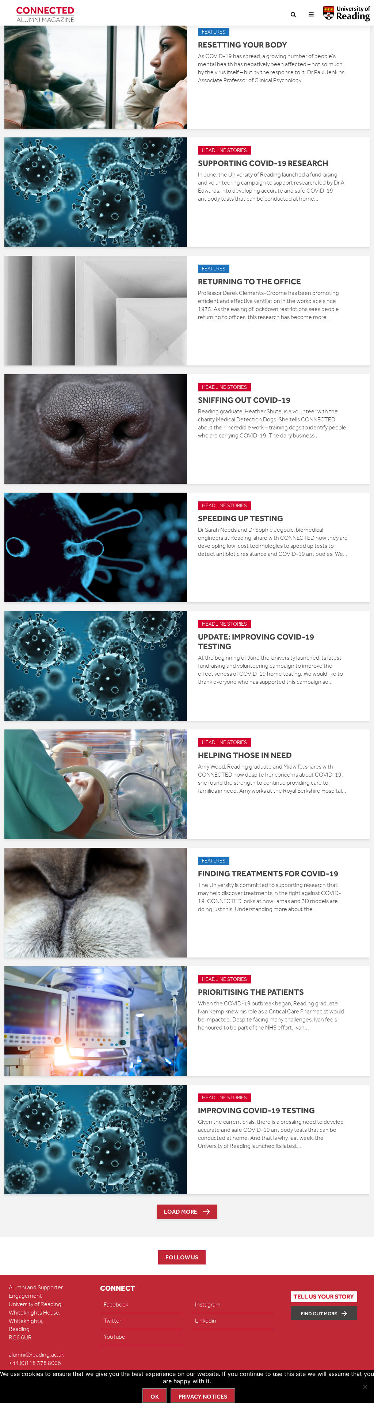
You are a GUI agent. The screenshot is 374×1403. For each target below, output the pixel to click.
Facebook (116, 1304)
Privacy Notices (203, 1396)
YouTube (114, 1337)
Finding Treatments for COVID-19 (268, 873)
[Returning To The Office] (95, 310)
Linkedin (205, 1320)
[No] (365, 1386)
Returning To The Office (249, 281)
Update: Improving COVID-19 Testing (256, 641)
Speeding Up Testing (240, 518)
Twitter (112, 1320)
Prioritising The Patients (251, 992)
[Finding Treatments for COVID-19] (95, 902)
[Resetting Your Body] (95, 73)
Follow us (181, 1257)
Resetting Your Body (242, 44)
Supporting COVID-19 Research (263, 163)
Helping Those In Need (245, 755)
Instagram (208, 1304)
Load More (180, 1211)
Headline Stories (224, 150)
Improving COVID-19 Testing (256, 1110)
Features (213, 32)
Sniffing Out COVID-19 (244, 400)
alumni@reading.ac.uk (36, 1354)
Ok (154, 1396)
